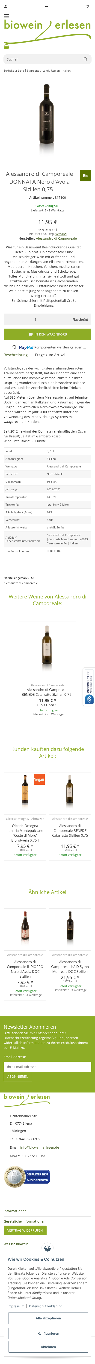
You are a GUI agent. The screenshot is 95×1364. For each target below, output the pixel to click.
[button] (46, 6)
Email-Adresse (15, 1057)
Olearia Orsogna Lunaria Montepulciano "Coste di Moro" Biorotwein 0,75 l (25, 832)
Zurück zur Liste (14, 71)
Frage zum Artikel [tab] (50, 354)
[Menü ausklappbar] (6, 16)
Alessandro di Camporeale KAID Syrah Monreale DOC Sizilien (70, 966)
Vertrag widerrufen (25, 1230)
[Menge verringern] (8, 319)
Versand (61, 234)
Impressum (16, 1306)
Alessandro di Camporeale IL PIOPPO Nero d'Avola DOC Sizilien (25, 969)
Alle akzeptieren (48, 1318)
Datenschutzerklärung (45, 1306)
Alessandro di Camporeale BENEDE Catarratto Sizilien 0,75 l (47, 692)
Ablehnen (48, 1347)
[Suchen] (88, 59)
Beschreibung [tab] (16, 354)
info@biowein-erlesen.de (40, 1147)
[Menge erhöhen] (62, 319)
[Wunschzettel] (87, 6)
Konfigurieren (48, 1333)
